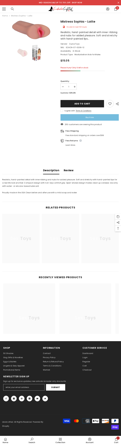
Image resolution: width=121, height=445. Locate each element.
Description (51, 170)
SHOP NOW (77, 2)
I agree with (69, 110)
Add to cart (82, 103)
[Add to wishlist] (110, 103)
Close (118, 3)
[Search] (12, 9)
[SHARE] (116, 103)
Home (5, 15)
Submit (55, 387)
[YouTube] (37, 398)
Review (68, 170)
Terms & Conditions (83, 111)
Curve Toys (74, 44)
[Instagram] (14, 398)
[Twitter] (45, 398)
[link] (31, 440)
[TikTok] (29, 398)
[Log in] (108, 9)
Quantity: (65, 81)
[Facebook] (6, 398)
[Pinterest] (21, 398)
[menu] (4, 9)
